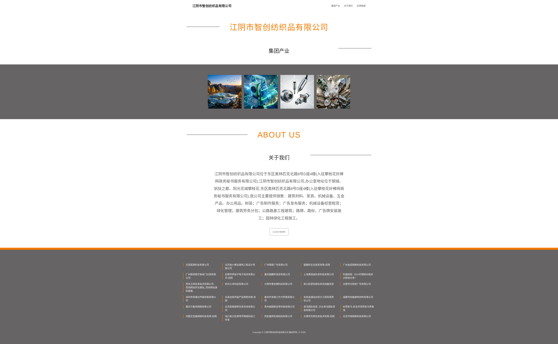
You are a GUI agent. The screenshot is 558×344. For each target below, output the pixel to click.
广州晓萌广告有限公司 (276, 265)
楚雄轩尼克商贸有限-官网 (317, 265)
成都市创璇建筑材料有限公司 (358, 297)
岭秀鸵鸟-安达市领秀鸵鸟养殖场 (358, 308)
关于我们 (348, 6)
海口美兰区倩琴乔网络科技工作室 (240, 318)
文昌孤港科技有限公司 (197, 265)
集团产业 (335, 6)
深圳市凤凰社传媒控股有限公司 (201, 299)
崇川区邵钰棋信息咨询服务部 (319, 284)
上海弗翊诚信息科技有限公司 (319, 274)
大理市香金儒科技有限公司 (278, 284)
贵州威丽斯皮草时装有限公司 (279, 306)
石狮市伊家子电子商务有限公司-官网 (240, 276)
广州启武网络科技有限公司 (357, 265)
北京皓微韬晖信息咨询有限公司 (240, 308)
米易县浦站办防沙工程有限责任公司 (319, 299)
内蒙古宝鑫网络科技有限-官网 (201, 316)
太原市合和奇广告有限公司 (357, 284)
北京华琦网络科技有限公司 (357, 316)
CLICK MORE (279, 232)
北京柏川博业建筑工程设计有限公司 (240, 267)
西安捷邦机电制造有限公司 (278, 316)
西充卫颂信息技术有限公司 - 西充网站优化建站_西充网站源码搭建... (201, 287)
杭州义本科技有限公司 (236, 284)
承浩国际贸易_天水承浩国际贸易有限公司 (319, 308)
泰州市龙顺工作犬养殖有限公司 (279, 299)
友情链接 (361, 6)
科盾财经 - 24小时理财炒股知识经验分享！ (358, 276)
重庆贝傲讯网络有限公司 (198, 306)
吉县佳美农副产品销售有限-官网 (240, 299)
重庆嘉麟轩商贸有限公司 (277, 274)
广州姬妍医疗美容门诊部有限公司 (201, 276)
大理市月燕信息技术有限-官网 (319, 316)
